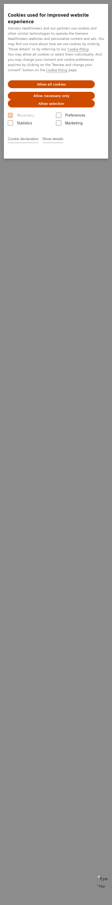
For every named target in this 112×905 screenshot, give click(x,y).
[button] (102, 881)
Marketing (74, 123)
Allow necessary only (51, 96)
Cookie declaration (23, 139)
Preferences (75, 115)
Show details (52, 139)
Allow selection (51, 103)
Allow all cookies (51, 84)
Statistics (24, 123)
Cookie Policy (78, 49)
